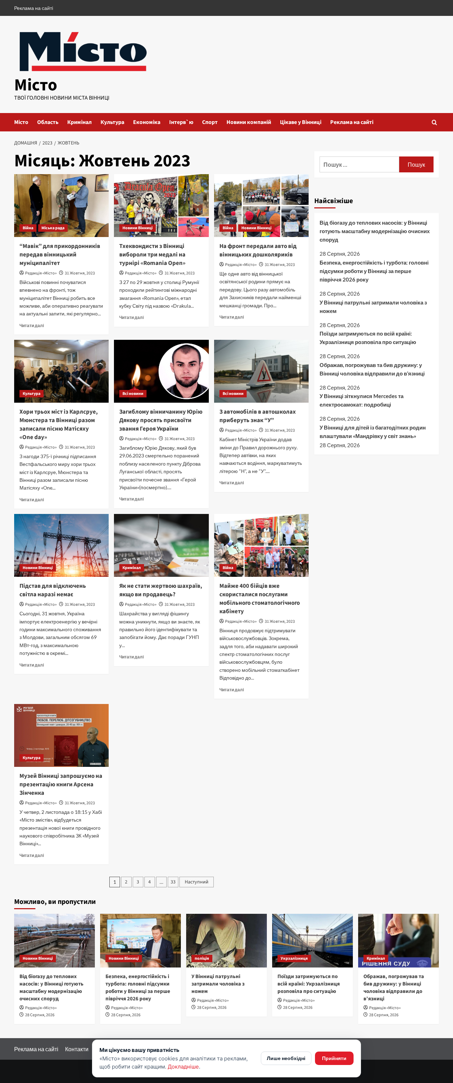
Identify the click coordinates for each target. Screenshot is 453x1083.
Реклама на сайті (33, 8)
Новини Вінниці (137, 228)
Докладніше (183, 1066)
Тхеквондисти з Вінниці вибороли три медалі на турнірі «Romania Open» (152, 254)
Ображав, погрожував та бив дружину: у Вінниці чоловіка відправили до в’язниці (372, 368)
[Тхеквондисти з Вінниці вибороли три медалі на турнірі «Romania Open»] (161, 205)
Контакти (76, 1049)
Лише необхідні (286, 1058)
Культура (112, 122)
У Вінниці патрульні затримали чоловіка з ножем (373, 306)
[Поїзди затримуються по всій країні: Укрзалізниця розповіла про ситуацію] (312, 940)
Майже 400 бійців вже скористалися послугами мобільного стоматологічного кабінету (259, 598)
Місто (35, 85)
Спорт (210, 122)
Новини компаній (248, 122)
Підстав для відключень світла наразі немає (52, 590)
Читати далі (31, 325)
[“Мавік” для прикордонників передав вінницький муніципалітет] (61, 205)
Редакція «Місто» (41, 273)
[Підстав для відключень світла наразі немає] (61, 545)
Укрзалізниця (294, 958)
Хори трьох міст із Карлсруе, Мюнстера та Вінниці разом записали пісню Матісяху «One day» (58, 424)
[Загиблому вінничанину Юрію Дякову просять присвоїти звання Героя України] (161, 371)
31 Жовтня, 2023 (80, 273)
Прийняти (334, 1058)
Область (47, 122)
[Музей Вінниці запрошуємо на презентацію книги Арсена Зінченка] (61, 735)
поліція (202, 958)
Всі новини (132, 394)
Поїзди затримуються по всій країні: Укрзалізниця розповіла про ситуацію (368, 337)
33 (173, 882)
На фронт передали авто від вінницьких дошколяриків (258, 250)
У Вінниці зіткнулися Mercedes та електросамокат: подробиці (361, 400)
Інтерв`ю (181, 122)
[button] (434, 122)
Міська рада (52, 228)
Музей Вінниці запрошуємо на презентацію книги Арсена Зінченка (60, 784)
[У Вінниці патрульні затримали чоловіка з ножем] (226, 940)
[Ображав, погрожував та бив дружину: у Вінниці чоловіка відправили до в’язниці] (398, 940)
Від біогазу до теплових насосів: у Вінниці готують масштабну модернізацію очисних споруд (375, 231)
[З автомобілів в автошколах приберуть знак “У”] (261, 371)
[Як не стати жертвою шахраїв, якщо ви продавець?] (161, 545)
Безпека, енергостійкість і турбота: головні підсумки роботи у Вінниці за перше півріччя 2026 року (374, 270)
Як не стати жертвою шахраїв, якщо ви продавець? (160, 590)
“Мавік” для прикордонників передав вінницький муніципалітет (59, 254)
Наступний (196, 882)
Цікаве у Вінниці (300, 122)
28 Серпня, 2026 (40, 1015)
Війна (28, 228)
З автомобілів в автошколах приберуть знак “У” (257, 416)
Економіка (146, 122)
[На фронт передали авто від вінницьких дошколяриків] (261, 205)
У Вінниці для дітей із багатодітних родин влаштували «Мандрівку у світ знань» (373, 431)
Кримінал (79, 122)
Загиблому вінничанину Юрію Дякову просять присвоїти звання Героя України (160, 420)
